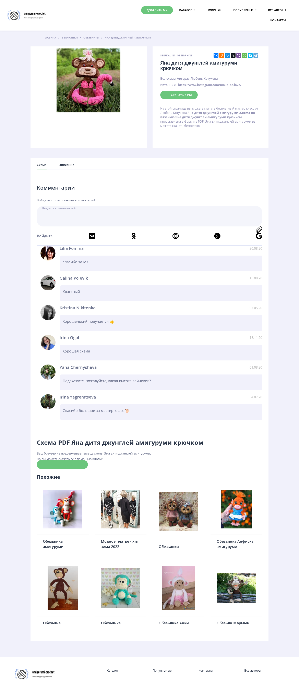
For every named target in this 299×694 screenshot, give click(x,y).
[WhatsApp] (244, 55)
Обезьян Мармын (233, 622)
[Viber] (238, 55)
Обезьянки (184, 55)
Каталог (185, 10)
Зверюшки (167, 55)
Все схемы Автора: (174, 78)
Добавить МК (157, 10)
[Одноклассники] (221, 55)
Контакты (278, 20)
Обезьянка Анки (174, 622)
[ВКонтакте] (216, 55)
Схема (42, 165)
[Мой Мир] (227, 55)
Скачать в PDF (182, 94)
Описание (66, 165)
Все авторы (277, 10)
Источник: (168, 85)
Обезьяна (52, 622)
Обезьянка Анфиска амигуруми (235, 544)
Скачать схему (62, 464)
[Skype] (250, 55)
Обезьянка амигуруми (53, 544)
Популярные (243, 10)
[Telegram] (255, 55)
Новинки (214, 10)
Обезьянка (111, 622)
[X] (233, 55)
